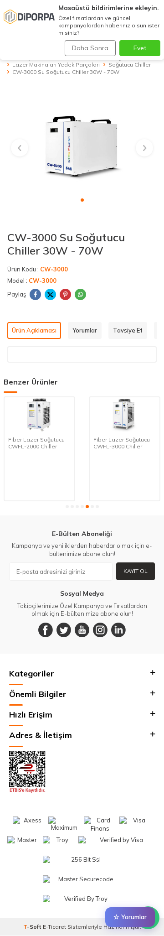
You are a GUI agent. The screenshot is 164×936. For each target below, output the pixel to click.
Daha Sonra (90, 48)
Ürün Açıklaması (34, 330)
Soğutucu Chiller (129, 64)
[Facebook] (45, 630)
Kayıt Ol (135, 570)
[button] (82, 200)
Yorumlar (84, 330)
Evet (139, 48)
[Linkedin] (118, 630)
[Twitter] (63, 630)
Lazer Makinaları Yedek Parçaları (56, 64)
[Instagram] (100, 630)
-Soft (33, 926)
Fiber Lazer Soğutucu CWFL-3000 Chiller (49, 443)
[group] (82, 142)
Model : (31, 280)
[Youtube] (82, 630)
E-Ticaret (54, 926)
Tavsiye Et (128, 330)
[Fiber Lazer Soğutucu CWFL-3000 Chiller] (52, 414)
